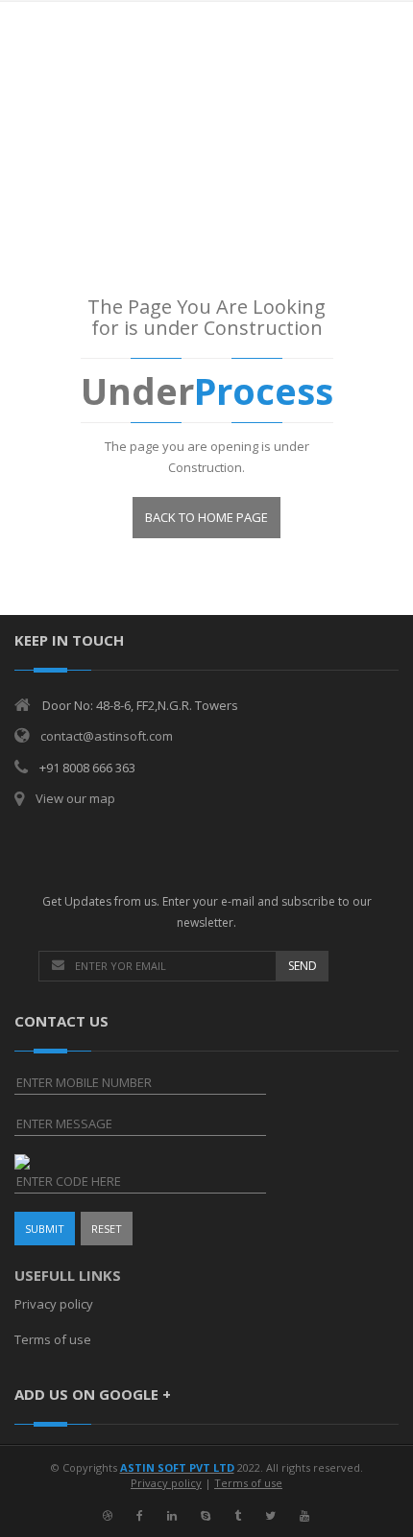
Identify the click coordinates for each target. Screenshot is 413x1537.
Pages (171, 202)
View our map (75, 798)
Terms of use (52, 1339)
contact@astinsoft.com (106, 736)
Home (119, 202)
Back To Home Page (206, 517)
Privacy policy (53, 1303)
